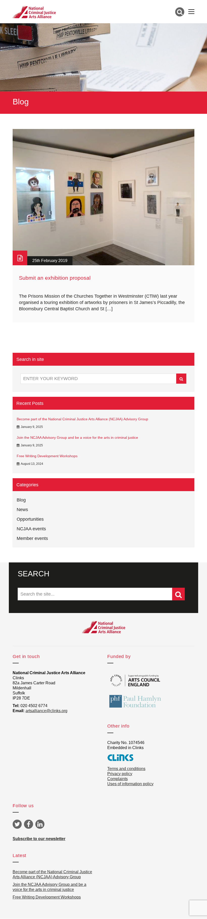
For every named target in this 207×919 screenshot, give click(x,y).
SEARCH (33, 574)
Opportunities (30, 519)
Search (181, 379)
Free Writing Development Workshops (47, 456)
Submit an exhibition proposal (55, 278)
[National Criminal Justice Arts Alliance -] (34, 11)
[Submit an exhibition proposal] (103, 197)
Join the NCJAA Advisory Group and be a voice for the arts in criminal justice (77, 437)
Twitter (17, 824)
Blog (21, 499)
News (22, 509)
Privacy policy (119, 774)
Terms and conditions (126, 769)
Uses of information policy (130, 784)
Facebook (28, 824)
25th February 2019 (49, 260)
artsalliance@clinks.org (46, 711)
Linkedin (39, 824)
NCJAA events (31, 528)
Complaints (117, 779)
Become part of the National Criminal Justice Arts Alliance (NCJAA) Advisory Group (82, 419)
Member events (32, 538)
